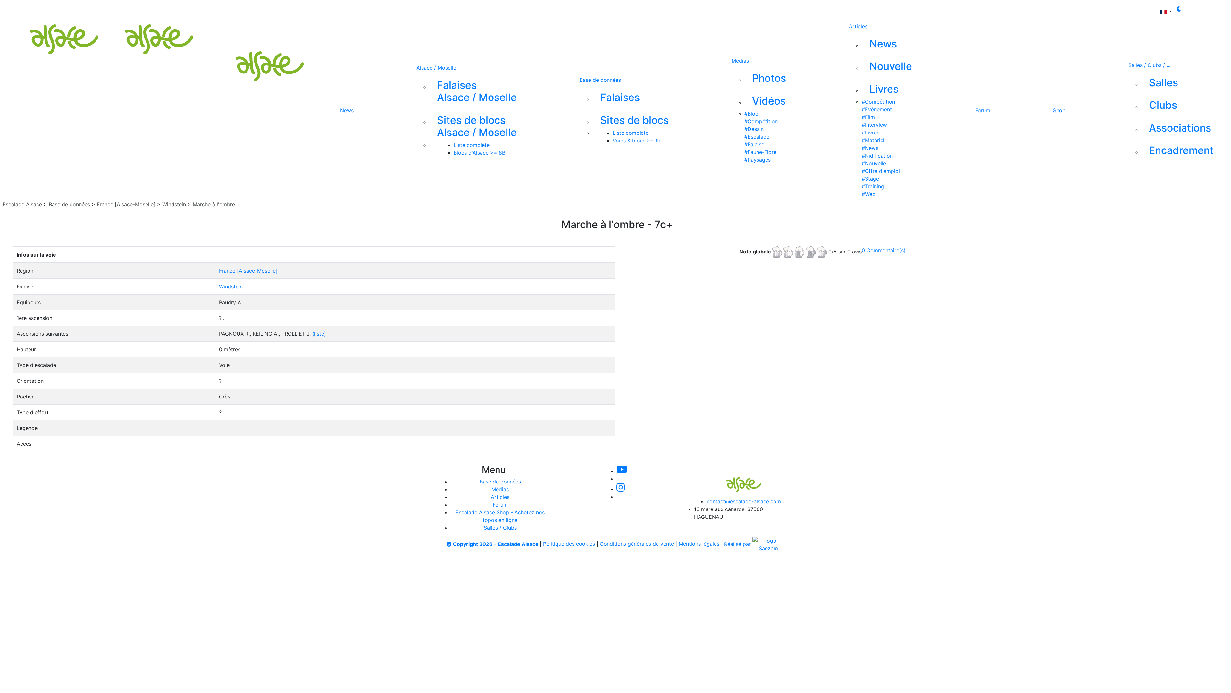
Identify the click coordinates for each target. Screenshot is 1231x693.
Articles (858, 26)
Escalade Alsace (22, 204)
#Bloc (751, 113)
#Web (868, 194)
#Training (873, 186)
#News (870, 148)
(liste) (319, 333)
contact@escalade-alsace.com (744, 501)
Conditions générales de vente (637, 544)
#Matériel (873, 140)
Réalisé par (738, 544)
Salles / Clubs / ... (1149, 65)
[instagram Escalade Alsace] (470, 9)
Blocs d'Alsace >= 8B (479, 153)
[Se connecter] (531, 9)
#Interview (874, 125)
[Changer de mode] (1178, 9)
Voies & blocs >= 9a (637, 140)
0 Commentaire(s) (884, 250)
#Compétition (761, 121)
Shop (1059, 110)
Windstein (174, 204)
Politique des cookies (569, 544)
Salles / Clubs (500, 528)
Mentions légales (699, 544)
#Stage (870, 178)
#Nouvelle (874, 163)
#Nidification (877, 155)
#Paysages (757, 160)
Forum (982, 110)
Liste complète (472, 145)
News (347, 110)
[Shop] (512, 9)
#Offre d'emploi (881, 171)
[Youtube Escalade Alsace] (426, 9)
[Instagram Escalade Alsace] (620, 489)
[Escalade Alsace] (99, 26)
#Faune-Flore (760, 152)
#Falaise (754, 144)
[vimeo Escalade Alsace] (448, 9)
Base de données (600, 80)
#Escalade (756, 136)
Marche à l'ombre (214, 204)
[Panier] (541, 9)
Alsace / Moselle (436, 67)
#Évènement (877, 109)
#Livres (870, 132)
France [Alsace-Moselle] (126, 204)
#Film (868, 117)
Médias (740, 60)
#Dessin (754, 129)
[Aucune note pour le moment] (800, 251)
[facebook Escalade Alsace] (491, 9)
